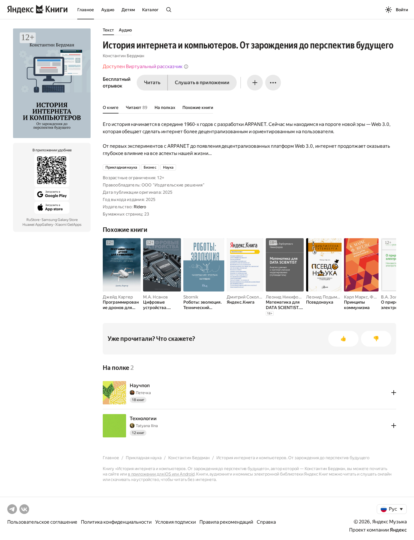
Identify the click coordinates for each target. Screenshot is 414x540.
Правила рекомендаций (226, 522)
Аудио (107, 9)
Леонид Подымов (324, 297)
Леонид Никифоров (286, 297)
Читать (152, 82)
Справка (266, 522)
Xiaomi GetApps (68, 224)
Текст (108, 30)
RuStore (32, 220)
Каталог (150, 9)
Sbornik (190, 297)
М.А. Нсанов (155, 297)
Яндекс (398, 530)
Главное (85, 9)
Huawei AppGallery (37, 224)
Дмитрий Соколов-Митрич (254, 297)
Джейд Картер (118, 297)
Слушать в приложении (202, 82)
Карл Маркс (356, 297)
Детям (128, 9)
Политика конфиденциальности (116, 522)
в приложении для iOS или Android (161, 474)
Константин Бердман (123, 55)
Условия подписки (175, 522)
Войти (402, 9)
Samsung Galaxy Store (60, 220)
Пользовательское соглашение (42, 522)
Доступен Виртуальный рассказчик (142, 66)
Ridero (140, 206)
